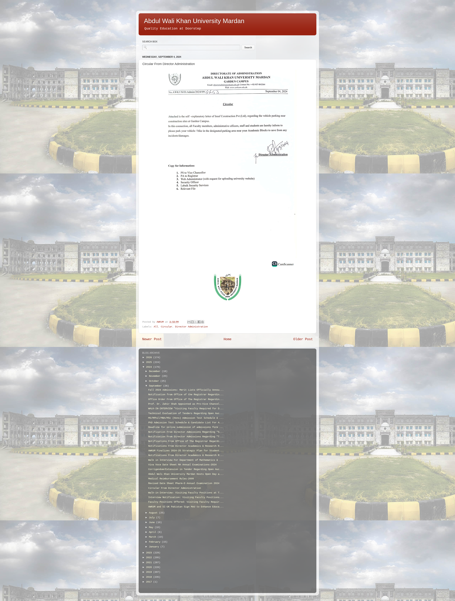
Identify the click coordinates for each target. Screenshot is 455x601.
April (153, 532)
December (155, 371)
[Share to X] (195, 322)
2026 (149, 357)
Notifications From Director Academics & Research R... (186, 446)
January (154, 546)
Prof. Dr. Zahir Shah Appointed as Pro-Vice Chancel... (186, 404)
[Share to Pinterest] (202, 322)
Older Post (303, 339)
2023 (149, 552)
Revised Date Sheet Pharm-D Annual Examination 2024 (183, 483)
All (156, 326)
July (152, 517)
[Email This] (189, 322)
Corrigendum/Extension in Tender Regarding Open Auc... (186, 469)
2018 (149, 577)
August (154, 513)
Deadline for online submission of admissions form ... (186, 427)
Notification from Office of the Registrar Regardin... (186, 394)
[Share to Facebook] (199, 322)
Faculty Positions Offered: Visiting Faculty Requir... (186, 502)
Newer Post (152, 339)
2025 (149, 362)
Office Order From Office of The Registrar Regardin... (186, 399)
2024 (149, 367)
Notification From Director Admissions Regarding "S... (186, 432)
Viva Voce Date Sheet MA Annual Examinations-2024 (182, 464)
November (155, 376)
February (155, 542)
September (156, 386)
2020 (149, 567)
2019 (149, 572)
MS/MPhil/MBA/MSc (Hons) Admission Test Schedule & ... (186, 418)
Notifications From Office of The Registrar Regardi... (186, 441)
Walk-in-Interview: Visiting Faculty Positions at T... (186, 492)
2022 (149, 557)
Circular (166, 326)
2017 (149, 582)
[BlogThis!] (192, 322)
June (152, 522)
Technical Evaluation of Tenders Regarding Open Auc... (186, 413)
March (153, 537)
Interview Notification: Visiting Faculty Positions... (186, 497)
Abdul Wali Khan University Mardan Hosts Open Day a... (186, 474)
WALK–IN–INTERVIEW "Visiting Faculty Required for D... (186, 408)
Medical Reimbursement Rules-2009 (171, 478)
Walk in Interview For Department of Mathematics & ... (186, 460)
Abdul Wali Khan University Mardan (194, 21)
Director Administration (191, 326)
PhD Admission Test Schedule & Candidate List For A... (186, 422)
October (154, 381)
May (152, 527)
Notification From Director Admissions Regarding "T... (186, 436)
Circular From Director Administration (174, 488)
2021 (149, 562)
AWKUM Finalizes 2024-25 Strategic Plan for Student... (186, 450)
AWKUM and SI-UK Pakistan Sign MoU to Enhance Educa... (186, 506)
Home (227, 339)
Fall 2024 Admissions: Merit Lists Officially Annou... (186, 390)
